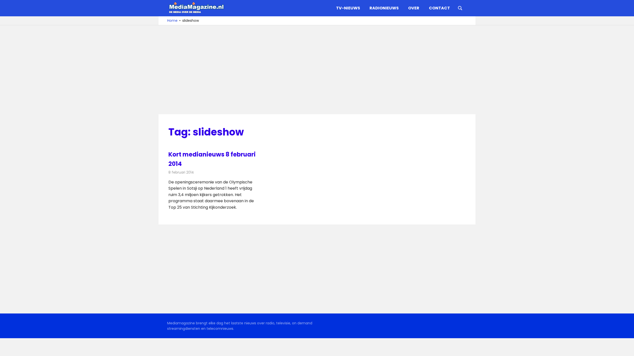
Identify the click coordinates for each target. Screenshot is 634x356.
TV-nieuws (348, 8)
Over (413, 8)
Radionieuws (384, 8)
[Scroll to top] (627, 349)
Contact (439, 8)
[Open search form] (460, 7)
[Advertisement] (317, 69)
